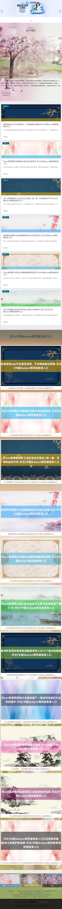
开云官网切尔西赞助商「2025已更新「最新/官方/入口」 (31, 896)
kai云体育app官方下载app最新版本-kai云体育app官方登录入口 (31, 895)
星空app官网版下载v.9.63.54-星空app (31, 893)
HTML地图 (44, 902)
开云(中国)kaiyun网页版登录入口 (6, 93)
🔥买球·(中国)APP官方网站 (24, 891)
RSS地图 (39, 902)
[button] (60, 11)
